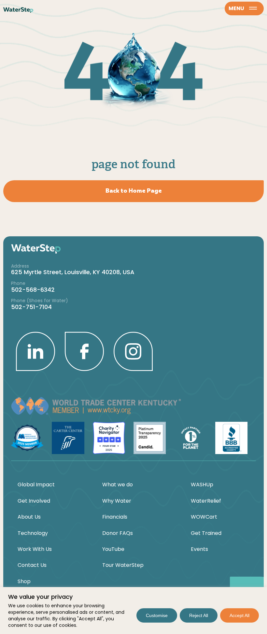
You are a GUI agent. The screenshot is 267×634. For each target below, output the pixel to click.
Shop (24, 581)
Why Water (116, 501)
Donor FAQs (117, 533)
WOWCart (204, 517)
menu (236, 8)
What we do (117, 484)
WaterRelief (206, 501)
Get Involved (34, 501)
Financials (114, 517)
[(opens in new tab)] (35, 350)
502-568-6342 (33, 290)
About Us (29, 517)
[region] (133, 610)
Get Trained (206, 533)
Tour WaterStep (123, 565)
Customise (157, 615)
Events (199, 549)
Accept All (239, 615)
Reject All (198, 615)
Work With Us (35, 549)
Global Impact (36, 484)
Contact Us (32, 565)
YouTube (113, 549)
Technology (33, 533)
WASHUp (202, 484)
